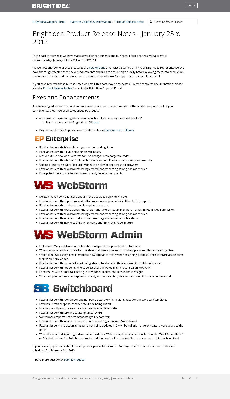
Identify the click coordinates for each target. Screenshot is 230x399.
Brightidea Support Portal (48, 22)
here (96, 122)
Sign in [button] (191, 5)
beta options (97, 67)
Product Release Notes (129, 22)
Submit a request (74, 359)
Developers (86, 378)
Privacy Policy (102, 378)
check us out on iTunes (119, 130)
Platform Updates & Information (90, 22)
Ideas (74, 378)
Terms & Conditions (124, 378)
